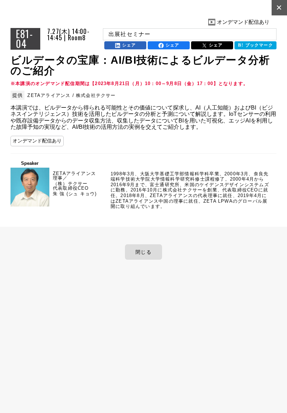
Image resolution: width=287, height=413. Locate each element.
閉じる (143, 252)
